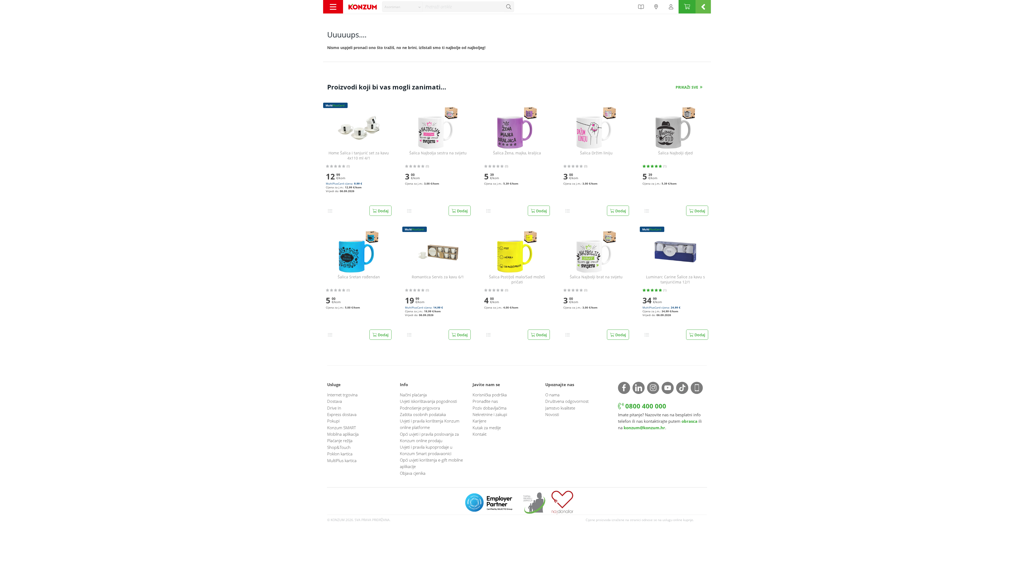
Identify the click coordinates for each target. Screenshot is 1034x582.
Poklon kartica (339, 453)
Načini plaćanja (413, 394)
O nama (552, 394)
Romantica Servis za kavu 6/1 (438, 277)
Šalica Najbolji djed (675, 153)
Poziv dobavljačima (489, 408)
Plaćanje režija (339, 440)
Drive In (334, 408)
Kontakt (480, 434)
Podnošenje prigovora (420, 408)
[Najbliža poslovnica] (656, 6)
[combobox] (402, 6)
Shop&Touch (339, 447)
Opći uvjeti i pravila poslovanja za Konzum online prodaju (429, 437)
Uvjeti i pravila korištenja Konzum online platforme (429, 424)
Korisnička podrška (490, 394)
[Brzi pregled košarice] (703, 6)
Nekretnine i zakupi (490, 414)
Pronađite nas (485, 401)
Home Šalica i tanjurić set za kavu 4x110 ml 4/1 (359, 156)
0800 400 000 (645, 405)
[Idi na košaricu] (687, 6)
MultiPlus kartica (342, 460)
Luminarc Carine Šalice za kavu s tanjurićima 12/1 (675, 280)
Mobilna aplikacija (343, 434)
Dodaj (383, 210)
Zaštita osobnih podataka (423, 414)
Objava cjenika (412, 473)
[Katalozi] (641, 6)
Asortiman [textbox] (392, 7)
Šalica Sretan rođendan (359, 277)
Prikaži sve (687, 87)
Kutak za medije (487, 427)
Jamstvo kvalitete (560, 408)
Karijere (479, 421)
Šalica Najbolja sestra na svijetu (438, 153)
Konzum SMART (341, 427)
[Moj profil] (671, 6)
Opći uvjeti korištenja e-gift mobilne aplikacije (431, 463)
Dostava (334, 401)
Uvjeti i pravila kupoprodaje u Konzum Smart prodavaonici (426, 450)
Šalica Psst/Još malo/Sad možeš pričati (517, 280)
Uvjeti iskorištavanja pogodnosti (428, 401)
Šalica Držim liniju (596, 153)
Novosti (552, 414)
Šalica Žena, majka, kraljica (517, 153)
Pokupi (333, 421)
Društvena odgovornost (567, 401)
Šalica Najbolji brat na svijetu (596, 277)
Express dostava (342, 414)
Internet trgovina (342, 394)
